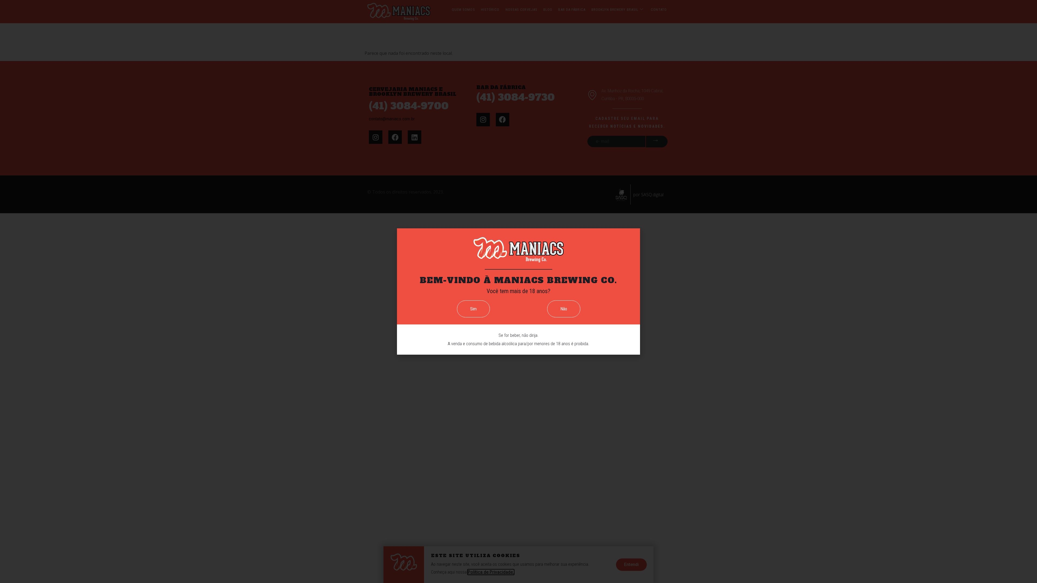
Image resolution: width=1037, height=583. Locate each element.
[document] (518, 291)
